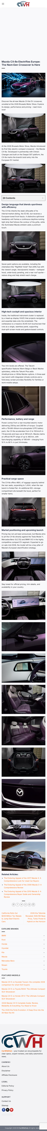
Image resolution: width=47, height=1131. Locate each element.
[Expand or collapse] (42, 198)
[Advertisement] (23, 32)
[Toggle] (44, 935)
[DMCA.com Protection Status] (7, 1114)
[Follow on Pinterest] (11, 1110)
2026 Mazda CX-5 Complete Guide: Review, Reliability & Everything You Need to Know (20, 1004)
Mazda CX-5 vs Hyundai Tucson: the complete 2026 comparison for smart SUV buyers (23, 983)
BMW (4, 935)
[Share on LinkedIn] (33, 904)
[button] (3, 3)
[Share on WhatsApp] (13, 904)
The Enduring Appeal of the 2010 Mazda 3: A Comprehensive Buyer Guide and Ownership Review (22, 894)
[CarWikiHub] (23, 3)
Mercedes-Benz (8, 961)
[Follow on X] (7, 1110)
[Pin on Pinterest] (29, 904)
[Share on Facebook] (17, 904)
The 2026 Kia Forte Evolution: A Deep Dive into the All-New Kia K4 (23, 1011)
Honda (4, 944)
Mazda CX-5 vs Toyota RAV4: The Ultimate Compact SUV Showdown (23, 990)
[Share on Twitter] (21, 904)
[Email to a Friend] (25, 904)
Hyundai (5, 948)
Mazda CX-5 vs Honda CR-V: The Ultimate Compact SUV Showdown (23, 997)
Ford (3, 940)
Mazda (4, 957)
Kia (3, 952)
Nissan (4, 965)
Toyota (4, 969)
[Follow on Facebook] (3, 1110)
